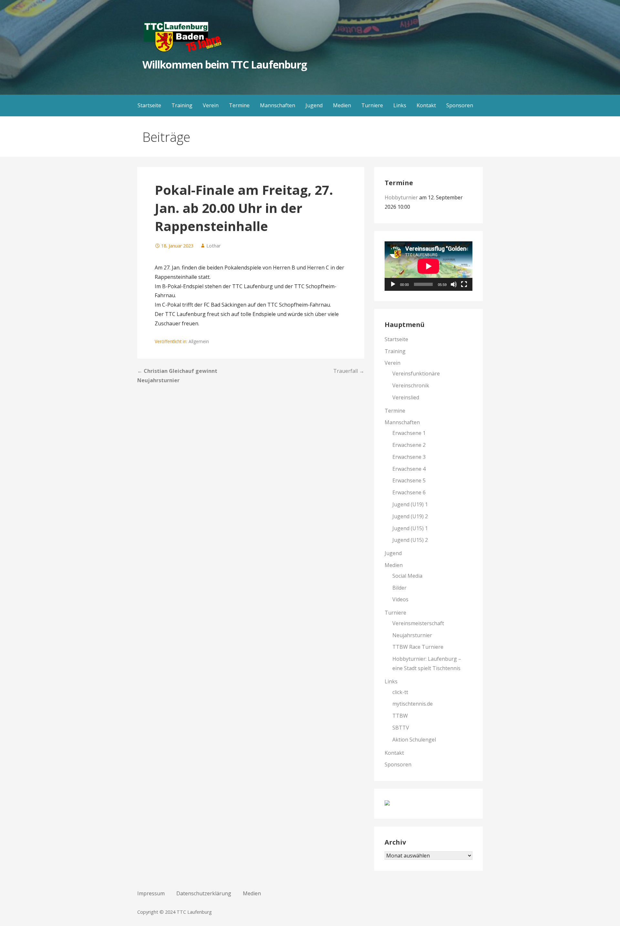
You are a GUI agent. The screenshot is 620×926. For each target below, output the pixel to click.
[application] (428, 266)
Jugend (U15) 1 (410, 528)
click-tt (400, 692)
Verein (211, 105)
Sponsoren (459, 105)
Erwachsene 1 (409, 433)
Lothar (213, 246)
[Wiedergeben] (393, 284)
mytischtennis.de (412, 703)
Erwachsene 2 (409, 444)
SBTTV (400, 727)
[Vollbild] (464, 284)
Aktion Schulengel (414, 739)
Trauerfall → (348, 370)
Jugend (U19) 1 (410, 504)
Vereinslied (405, 397)
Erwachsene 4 (409, 468)
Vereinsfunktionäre (416, 373)
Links (399, 105)
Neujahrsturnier (412, 635)
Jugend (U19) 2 (410, 516)
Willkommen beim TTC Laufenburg (224, 64)
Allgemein (199, 341)
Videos (400, 599)
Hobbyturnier (401, 197)
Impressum (151, 893)
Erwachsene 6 (409, 492)
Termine (239, 105)
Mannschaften (277, 105)
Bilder (399, 587)
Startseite (149, 105)
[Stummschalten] (453, 284)
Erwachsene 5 (409, 480)
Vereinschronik (410, 385)
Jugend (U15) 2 (410, 539)
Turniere (372, 105)
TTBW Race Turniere (417, 646)
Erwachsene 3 (409, 456)
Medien (342, 105)
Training (181, 105)
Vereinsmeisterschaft (418, 623)
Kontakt (426, 105)
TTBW (400, 715)
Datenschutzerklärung (203, 893)
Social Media (407, 575)
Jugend (314, 105)
